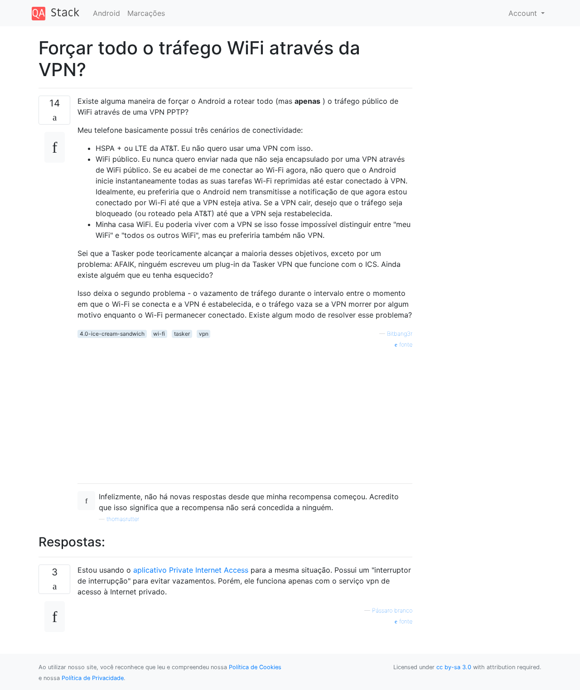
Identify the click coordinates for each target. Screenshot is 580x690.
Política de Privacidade (93, 678)
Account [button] (523, 13)
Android (106, 13)
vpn (203, 333)
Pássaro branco (392, 610)
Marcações (146, 13)
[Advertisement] (244, 412)
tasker (182, 333)
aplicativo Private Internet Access (190, 569)
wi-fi (159, 333)
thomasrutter (122, 519)
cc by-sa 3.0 (453, 667)
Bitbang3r (399, 333)
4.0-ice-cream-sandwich (112, 333)
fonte (404, 344)
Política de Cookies (255, 667)
